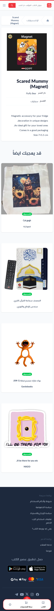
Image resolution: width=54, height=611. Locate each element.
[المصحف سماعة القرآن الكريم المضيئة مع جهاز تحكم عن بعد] (27, 268)
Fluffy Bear (31, 94)
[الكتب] (43, 602)
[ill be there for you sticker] (27, 429)
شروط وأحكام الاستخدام (41, 501)
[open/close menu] (4, 5)
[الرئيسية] (47, 20)
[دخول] (10, 604)
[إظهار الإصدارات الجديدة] (27, 598)
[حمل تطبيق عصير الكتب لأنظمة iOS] (37, 568)
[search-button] (12, 5)
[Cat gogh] (27, 188)
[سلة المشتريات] (26, 602)
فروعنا (49, 551)
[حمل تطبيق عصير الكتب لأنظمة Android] (17, 568)
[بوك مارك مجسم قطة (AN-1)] (27, 349)
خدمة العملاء (46, 545)
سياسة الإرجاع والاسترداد (41, 513)
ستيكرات (34, 101)
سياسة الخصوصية (44, 507)
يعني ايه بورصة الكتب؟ (42, 529)
